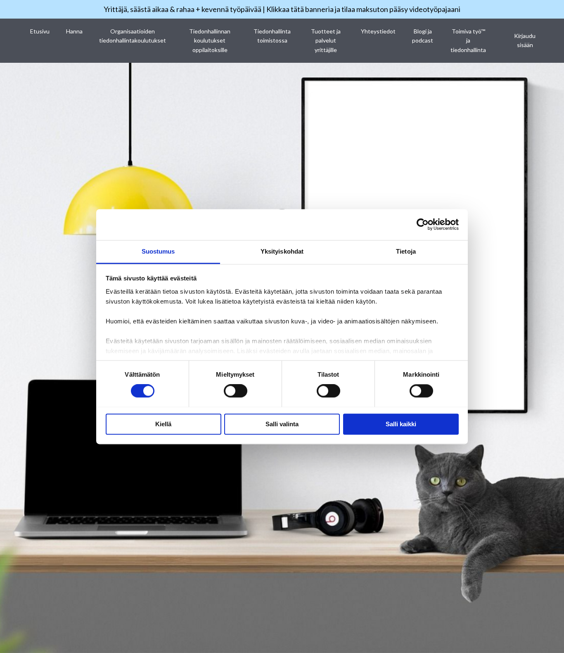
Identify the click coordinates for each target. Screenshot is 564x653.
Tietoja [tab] (406, 251)
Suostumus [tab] (158, 251)
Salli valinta (282, 423)
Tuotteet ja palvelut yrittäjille (326, 40)
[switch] (235, 390)
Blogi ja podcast (422, 36)
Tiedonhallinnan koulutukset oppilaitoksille (209, 40)
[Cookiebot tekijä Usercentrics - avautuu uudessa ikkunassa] (422, 224)
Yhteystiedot (378, 31)
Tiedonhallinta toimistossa (272, 36)
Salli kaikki (401, 423)
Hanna (74, 31)
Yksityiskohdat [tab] (282, 251)
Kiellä (163, 423)
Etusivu (40, 31)
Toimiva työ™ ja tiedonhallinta (468, 40)
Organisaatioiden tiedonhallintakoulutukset (132, 36)
